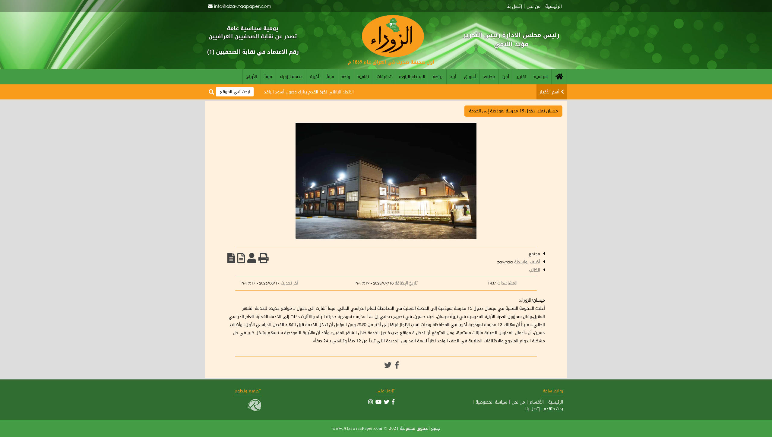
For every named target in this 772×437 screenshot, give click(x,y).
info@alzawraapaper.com (242, 6)
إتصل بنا (514, 6)
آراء (453, 76)
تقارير (521, 76)
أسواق (470, 76)
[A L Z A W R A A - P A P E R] (393, 55)
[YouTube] (378, 401)
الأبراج (251, 76)
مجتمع (489, 76)
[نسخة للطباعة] (263, 258)
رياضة (438, 76)
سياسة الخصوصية (491, 402)
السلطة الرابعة (412, 76)
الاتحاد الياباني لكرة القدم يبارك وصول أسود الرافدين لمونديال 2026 (308, 92)
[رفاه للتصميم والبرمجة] (254, 409)
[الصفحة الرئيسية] (559, 76)
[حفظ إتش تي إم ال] (241, 258)
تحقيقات (384, 76)
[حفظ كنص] (231, 258)
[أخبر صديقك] (251, 258)
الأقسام (537, 402)
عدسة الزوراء (291, 76)
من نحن (534, 6)
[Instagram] (370, 401)
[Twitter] (387, 365)
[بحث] (211, 92)
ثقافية (363, 76)
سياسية (541, 76)
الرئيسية (553, 6)
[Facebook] (397, 365)
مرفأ (330, 76)
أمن (505, 76)
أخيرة (314, 76)
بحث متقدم (553, 409)
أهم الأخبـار (549, 92)
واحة (346, 76)
